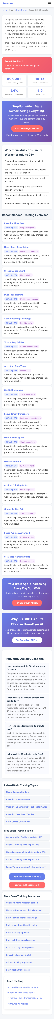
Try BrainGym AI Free (27, 640)
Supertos (8, 3)
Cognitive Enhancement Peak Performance (26, 807)
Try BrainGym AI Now (27, 603)
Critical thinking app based (19, 962)
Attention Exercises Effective (20, 814)
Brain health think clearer (18, 970)
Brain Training (22, 10)
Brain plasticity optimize (17, 932)
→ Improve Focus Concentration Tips (24, 998)
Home (4, 10)
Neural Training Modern (17, 792)
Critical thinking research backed (22, 902)
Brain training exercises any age (21, 917)
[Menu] (49, 3)
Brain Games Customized (18, 821)
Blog (11, 10)
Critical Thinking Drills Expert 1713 (22, 844)
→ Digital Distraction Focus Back (22, 987)
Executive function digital (18, 955)
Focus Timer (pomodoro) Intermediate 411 (26, 867)
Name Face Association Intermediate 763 (25, 852)
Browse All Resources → (27, 885)
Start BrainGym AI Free (27, 128)
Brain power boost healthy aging (21, 925)
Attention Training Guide (18, 799)
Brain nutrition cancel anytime (20, 940)
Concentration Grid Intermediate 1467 (24, 837)
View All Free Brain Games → (27, 876)
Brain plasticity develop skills (20, 947)
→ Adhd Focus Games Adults (21, 992)
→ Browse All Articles (17, 1004)
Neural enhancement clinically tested (24, 910)
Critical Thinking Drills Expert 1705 (22, 859)
